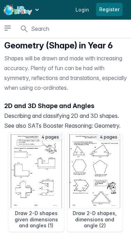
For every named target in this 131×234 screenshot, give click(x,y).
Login (82, 10)
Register (109, 9)
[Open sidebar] (7, 28)
